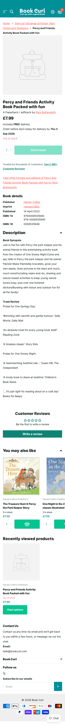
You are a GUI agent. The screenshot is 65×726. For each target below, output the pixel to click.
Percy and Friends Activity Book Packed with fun (19, 591)
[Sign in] (53, 11)
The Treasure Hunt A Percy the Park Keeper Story (19, 505)
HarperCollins (31, 206)
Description (14, 232)
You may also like (19, 450)
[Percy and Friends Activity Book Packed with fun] (21, 561)
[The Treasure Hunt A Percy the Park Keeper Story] (21, 476)
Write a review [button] (32, 434)
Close (32, 659)
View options (15, 609)
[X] (4, 673)
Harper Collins (32, 202)
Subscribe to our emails (17, 678)
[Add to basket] (27, 524)
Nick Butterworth (46, 112)
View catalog (5, 11)
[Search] (11, 12)
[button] (11, 147)
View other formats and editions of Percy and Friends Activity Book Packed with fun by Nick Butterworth (30, 182)
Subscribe (58, 686)
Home (6, 23)
